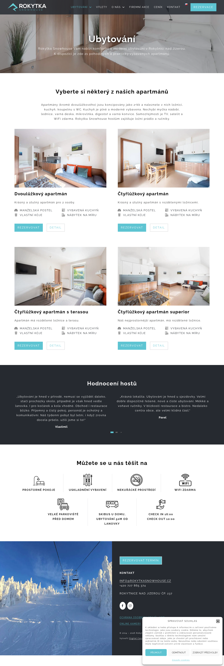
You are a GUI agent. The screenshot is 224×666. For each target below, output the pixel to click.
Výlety (101, 7)
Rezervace (203, 7)
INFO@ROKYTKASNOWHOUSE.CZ (145, 580)
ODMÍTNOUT (179, 652)
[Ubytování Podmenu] (90, 7)
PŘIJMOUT (156, 652)
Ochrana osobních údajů (138, 617)
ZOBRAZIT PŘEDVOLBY (205, 652)
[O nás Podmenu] (123, 7)
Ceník (158, 7)
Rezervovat (29, 227)
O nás (116, 7)
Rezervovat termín (141, 560)
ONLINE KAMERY (130, 623)
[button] (217, 621)
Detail (56, 227)
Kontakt (173, 7)
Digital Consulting (139, 638)
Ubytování (79, 7)
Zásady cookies (181, 660)
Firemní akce (139, 7)
